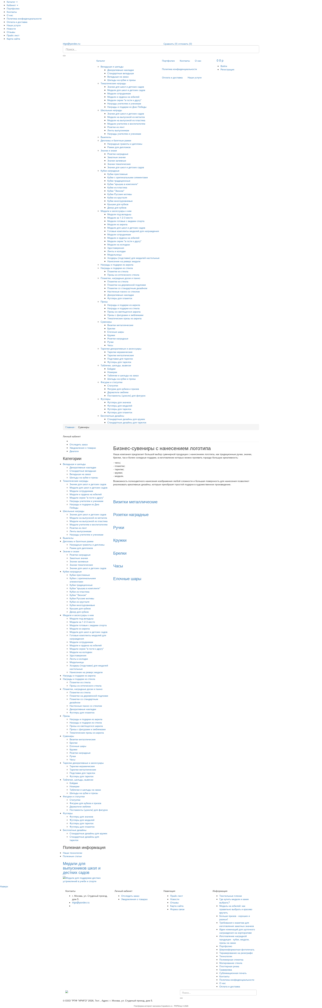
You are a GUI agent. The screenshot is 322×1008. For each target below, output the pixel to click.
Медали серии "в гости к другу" (124, 100)
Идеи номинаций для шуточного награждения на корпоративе (237, 931)
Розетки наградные (117, 153)
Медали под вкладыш (119, 214)
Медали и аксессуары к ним (116, 211)
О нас (10, 15)
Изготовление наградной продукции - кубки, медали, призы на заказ (234, 939)
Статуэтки (112, 385)
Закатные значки (116, 157)
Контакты (12, 11)
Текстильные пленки (230, 895)
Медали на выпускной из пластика (126, 120)
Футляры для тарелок (119, 362)
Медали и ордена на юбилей (123, 96)
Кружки (111, 335)
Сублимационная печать (233, 973)
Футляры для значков (119, 402)
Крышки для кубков (117, 204)
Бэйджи (111, 368)
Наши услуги (14, 25)
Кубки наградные (110, 170)
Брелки (111, 328)
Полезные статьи (72, 856)
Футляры (105, 399)
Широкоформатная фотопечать (236, 949)
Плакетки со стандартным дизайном (127, 288)
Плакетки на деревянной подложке (126, 284)
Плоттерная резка (229, 966)
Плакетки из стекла (117, 271)
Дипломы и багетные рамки (116, 140)
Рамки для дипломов (118, 147)
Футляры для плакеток (119, 298)
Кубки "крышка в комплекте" (122, 184)
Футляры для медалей (119, 405)
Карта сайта (13, 38)
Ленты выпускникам (118, 130)
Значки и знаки (109, 150)
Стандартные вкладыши (120, 73)
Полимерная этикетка (231, 959)
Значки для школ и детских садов (125, 86)
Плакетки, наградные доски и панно (120, 278)
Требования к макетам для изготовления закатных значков (236, 924)
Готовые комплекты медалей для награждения (133, 231)
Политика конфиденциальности (24, 18)
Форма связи (177, 909)
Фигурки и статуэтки (111, 382)
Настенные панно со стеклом (123, 291)
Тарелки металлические (120, 355)
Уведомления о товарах (83, 447)
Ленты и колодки (116, 251)
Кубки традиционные (118, 180)
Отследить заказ (79, 444)
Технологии (225, 956)
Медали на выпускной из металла (126, 117)
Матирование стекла (230, 963)
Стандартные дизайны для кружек (126, 419)
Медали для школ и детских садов (126, 90)
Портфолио (13, 8)
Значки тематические (119, 164)
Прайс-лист (13, 35)
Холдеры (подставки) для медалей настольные (133, 258)
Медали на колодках (118, 244)
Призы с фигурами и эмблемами (125, 315)
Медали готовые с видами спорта (125, 221)
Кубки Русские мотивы (119, 194)
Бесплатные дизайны (112, 415)
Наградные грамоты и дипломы (124, 143)
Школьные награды (111, 110)
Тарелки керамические (119, 352)
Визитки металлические (120, 325)
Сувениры (106, 321)
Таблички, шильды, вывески (116, 365)
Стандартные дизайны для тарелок (126, 422)
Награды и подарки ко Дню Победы (126, 106)
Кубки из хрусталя (117, 197)
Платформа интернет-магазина (147, 1005)
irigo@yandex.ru (71, 43)
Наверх (4, 886)
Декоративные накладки (120, 70)
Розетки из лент (115, 127)
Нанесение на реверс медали (123, 261)
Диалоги (74, 451)
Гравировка (225, 969)
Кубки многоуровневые (120, 200)
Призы (104, 301)
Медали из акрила (117, 224)
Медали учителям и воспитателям (126, 123)
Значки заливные (116, 160)
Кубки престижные (117, 174)
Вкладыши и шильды (112, 66)
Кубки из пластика (117, 187)
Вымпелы (106, 137)
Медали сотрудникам (119, 93)
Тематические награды (113, 83)
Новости (11, 28)
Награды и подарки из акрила (117, 264)
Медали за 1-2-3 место (120, 217)
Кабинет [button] (11, 5)
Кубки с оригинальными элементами (127, 177)
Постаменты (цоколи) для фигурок (126, 395)
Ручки (110, 341)
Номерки (112, 372)
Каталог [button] (11, 1)
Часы (110, 345)
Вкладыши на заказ (117, 76)
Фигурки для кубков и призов (123, 388)
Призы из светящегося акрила (124, 311)
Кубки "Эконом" (115, 190)
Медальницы (114, 254)
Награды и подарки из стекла (117, 268)
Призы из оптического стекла (123, 274)
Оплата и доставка (17, 22)
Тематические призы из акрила (124, 318)
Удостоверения (115, 247)
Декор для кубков (116, 207)
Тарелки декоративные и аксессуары (121, 348)
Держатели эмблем (117, 392)
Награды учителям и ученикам (124, 103)
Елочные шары (115, 331)
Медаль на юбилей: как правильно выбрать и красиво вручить (235, 909)
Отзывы (11, 32)
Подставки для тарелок (120, 358)
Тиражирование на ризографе (236, 952)
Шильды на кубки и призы (121, 80)
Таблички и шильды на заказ (123, 375)
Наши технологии (72, 852)
